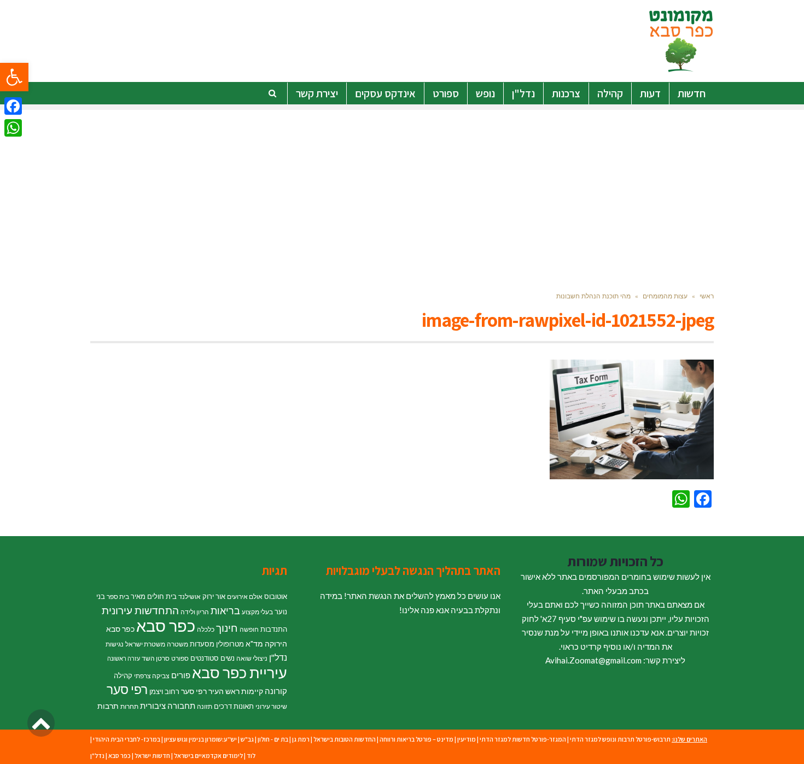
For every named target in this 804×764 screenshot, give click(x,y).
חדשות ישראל (152, 755)
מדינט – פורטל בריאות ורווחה (416, 739)
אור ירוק (213, 596)
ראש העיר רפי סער (210, 691)
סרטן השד (156, 658)
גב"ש (247, 739)
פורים (180, 675)
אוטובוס (275, 596)
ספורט (180, 658)
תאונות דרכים (234, 706)
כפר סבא (165, 625)
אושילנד (189, 596)
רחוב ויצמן (164, 691)
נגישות (115, 644)
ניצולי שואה (251, 658)
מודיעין (466, 739)
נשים (227, 658)
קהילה (123, 675)
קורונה (276, 691)
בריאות (225, 610)
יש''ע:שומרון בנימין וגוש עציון (200, 739)
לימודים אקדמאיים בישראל (208, 755)
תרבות (108, 705)
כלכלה (205, 629)
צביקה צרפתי (152, 676)
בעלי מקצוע (257, 612)
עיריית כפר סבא (239, 672)
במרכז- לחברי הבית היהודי (126, 739)
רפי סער (127, 689)
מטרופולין (230, 643)
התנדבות (273, 629)
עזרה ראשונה (123, 658)
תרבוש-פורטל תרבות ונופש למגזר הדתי (620, 739)
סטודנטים (204, 658)
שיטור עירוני (271, 706)
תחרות (129, 706)
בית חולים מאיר (154, 596)
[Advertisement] (402, 186)
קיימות (252, 691)
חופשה (249, 629)
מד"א (254, 643)
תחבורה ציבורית (167, 705)
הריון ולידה (194, 612)
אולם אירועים (245, 596)
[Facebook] (13, 106)
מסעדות (202, 643)
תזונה (204, 706)
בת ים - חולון (273, 739)
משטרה (177, 644)
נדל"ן (278, 657)
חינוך (227, 627)
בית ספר (118, 596)
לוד (251, 755)
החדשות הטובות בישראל (344, 739)
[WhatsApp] (13, 128)
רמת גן (301, 739)
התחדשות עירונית (140, 610)
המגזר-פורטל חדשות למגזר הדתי (523, 739)
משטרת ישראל (145, 644)
